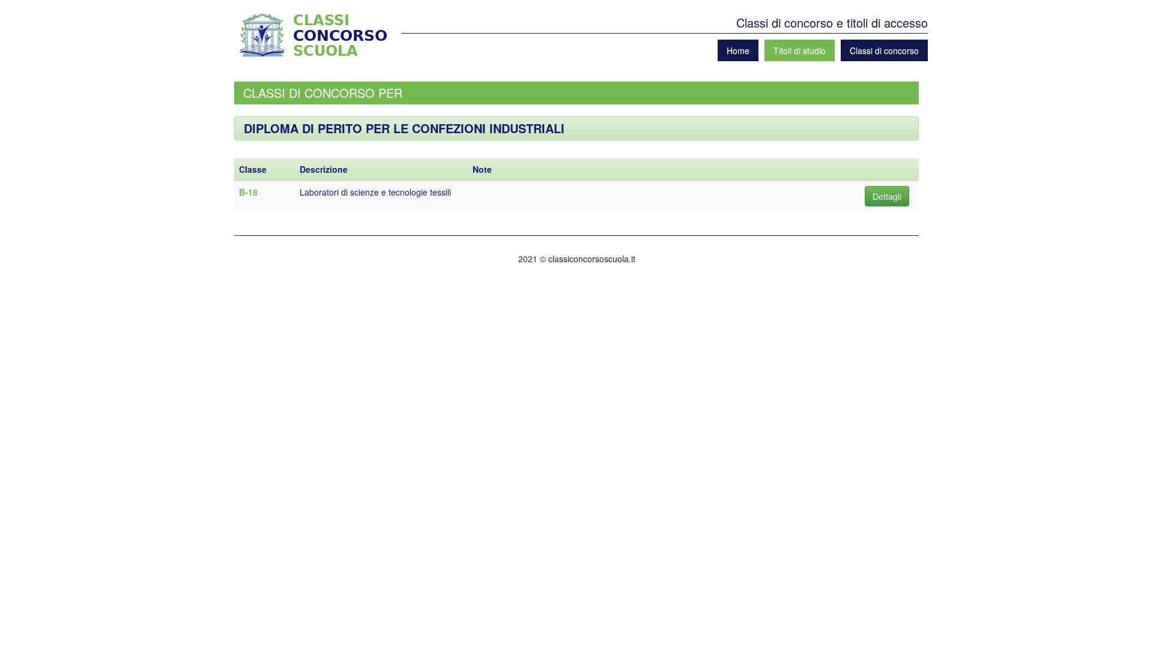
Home (738, 50)
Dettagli (887, 196)
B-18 (248, 192)
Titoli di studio (799, 50)
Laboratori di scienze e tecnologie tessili (375, 192)
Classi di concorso (884, 50)
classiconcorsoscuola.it (591, 259)
